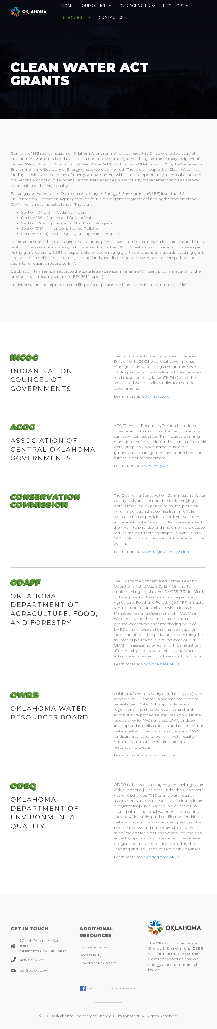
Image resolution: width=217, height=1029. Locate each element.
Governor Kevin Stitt (97, 963)
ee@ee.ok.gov (33, 970)
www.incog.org (155, 396)
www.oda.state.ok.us (160, 664)
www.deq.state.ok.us (160, 857)
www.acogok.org (157, 465)
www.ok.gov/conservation (165, 551)
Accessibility (90, 955)
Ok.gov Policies (93, 947)
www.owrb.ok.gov (158, 755)
